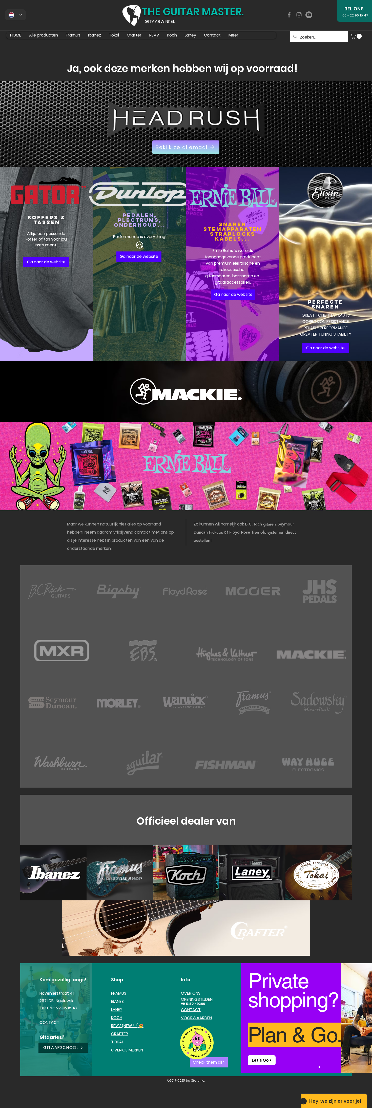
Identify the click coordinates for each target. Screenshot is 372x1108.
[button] (356, 36)
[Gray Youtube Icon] (308, 14)
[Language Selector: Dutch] (15, 14)
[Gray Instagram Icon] (299, 14)
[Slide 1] (319, 1067)
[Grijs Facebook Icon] (289, 14)
